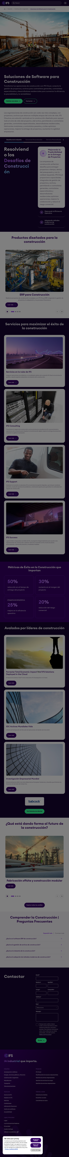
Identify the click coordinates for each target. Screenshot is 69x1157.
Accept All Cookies (36, 1140)
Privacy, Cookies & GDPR (11, 1149)
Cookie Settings (35, 1150)
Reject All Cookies (35, 1145)
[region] (23, 1145)
